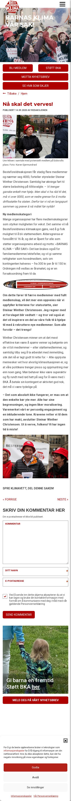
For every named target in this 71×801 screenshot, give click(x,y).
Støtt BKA (53, 68)
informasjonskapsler (14, 750)
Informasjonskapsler (21, 796)
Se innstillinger (35, 787)
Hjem (24, 93)
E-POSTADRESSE (14, 581)
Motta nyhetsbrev (35, 77)
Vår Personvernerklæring (45, 796)
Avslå (35, 777)
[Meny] (62, 3)
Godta (35, 767)
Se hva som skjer (35, 85)
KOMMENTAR (12, 523)
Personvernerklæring (33, 603)
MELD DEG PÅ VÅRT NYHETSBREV (36, 700)
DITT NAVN (11, 570)
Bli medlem (17, 68)
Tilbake (12, 93)
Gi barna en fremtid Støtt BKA (30, 683)
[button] (65, 740)
